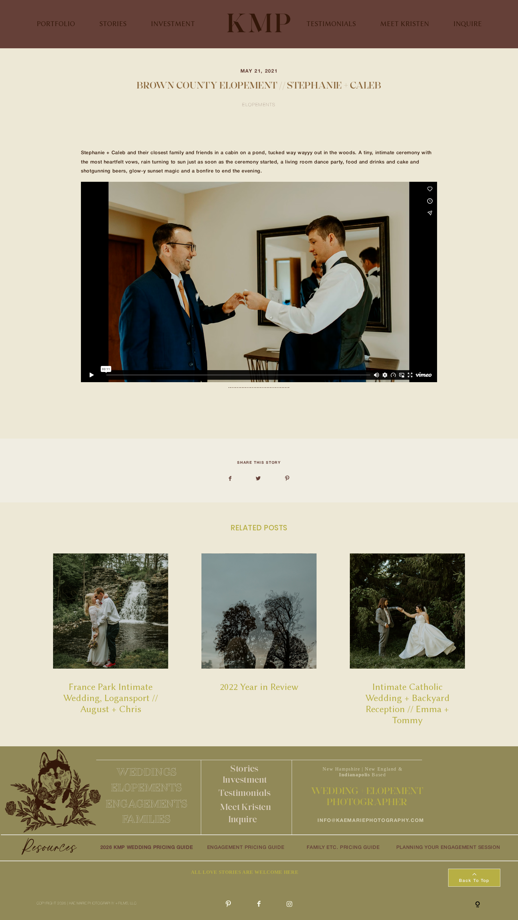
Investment (245, 779)
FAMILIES (146, 819)
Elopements (258, 105)
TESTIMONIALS (331, 24)
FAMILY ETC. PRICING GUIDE (343, 847)
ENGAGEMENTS (147, 803)
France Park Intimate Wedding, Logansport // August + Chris (110, 639)
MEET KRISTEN (404, 24)
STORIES (113, 24)
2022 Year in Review (259, 639)
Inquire (242, 819)
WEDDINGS (146, 772)
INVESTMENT (173, 24)
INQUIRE (467, 24)
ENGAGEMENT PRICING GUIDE (245, 847)
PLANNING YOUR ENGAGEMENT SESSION (448, 847)
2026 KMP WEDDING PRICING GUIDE (146, 847)
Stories (245, 768)
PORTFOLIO (56, 24)
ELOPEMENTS (146, 787)
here (136, 414)
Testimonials (245, 792)
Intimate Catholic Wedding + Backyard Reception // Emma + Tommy (407, 639)
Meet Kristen (245, 807)
